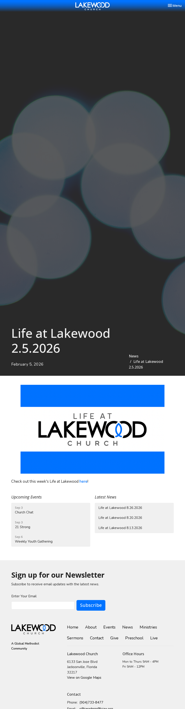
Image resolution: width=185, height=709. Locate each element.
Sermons (75, 638)
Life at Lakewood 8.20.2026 (120, 517)
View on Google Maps (84, 677)
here (83, 481)
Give (114, 638)
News (134, 356)
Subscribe (91, 605)
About (91, 627)
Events (109, 627)
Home (72, 627)
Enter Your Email (24, 596)
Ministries (148, 627)
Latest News (105, 497)
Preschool (134, 638)
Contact (97, 638)
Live (154, 638)
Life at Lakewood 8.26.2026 (120, 508)
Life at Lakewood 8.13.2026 (120, 528)
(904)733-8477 (91, 702)
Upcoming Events (26, 497)
